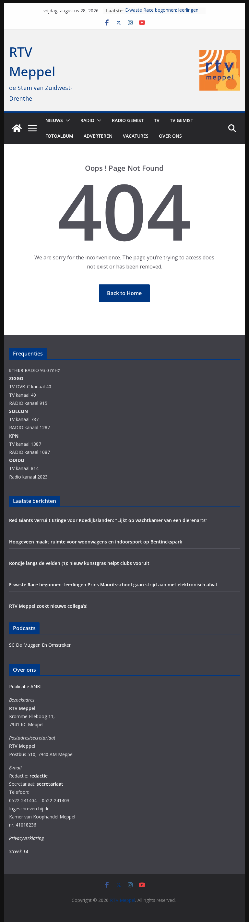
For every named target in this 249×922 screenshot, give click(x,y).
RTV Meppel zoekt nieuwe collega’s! (48, 606)
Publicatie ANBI (25, 686)
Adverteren (98, 136)
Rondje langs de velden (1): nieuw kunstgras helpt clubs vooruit (80, 563)
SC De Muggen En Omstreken (40, 645)
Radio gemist (128, 120)
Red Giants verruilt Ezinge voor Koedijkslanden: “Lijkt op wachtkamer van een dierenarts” (108, 520)
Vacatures (135, 136)
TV (157, 120)
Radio (87, 120)
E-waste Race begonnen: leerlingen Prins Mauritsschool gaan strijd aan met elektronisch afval (113, 584)
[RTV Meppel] (17, 128)
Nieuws (54, 120)
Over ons (170, 136)
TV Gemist (181, 120)
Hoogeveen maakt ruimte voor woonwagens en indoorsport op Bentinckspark (95, 542)
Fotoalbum (59, 136)
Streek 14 (18, 851)
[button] (66, 120)
